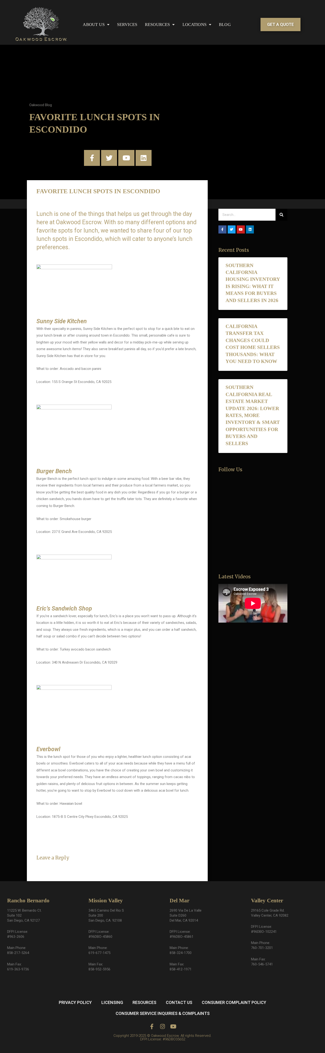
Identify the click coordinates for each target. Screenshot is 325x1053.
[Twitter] (109, 158)
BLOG (225, 24)
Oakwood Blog (40, 105)
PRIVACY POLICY (75, 1002)
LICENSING (112, 1002)
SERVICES (127, 24)
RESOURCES (157, 24)
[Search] (281, 215)
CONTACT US (179, 1002)
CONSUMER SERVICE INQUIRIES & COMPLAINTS (163, 1013)
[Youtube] (126, 158)
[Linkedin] (144, 158)
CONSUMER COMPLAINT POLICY (234, 1002)
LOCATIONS (194, 24)
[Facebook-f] (92, 158)
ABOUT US (93, 24)
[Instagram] (162, 1026)
